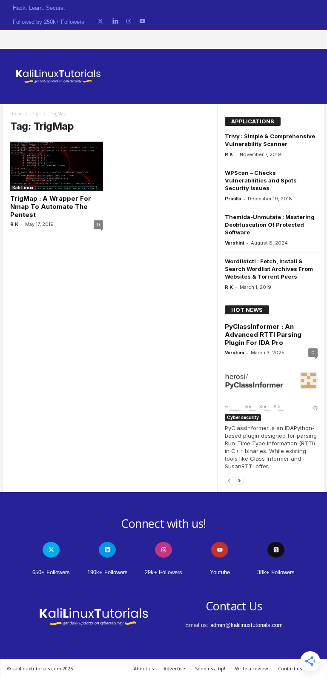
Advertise (174, 668)
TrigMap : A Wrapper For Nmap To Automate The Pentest (50, 206)
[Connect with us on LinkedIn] (115, 21)
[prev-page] (229, 480)
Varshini (234, 243)
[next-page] (239, 480)
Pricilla (233, 199)
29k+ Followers (163, 572)
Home (16, 113)
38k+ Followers (276, 572)
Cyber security (243, 417)
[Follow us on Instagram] (128, 21)
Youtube (220, 572)
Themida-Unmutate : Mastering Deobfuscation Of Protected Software (270, 225)
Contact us (290, 668)
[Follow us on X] (100, 21)
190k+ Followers (107, 572)
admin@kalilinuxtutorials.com (246, 625)
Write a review (251, 668)
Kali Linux (22, 187)
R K (14, 224)
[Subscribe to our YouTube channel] (142, 21)
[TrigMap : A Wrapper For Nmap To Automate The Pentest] (56, 166)
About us (144, 668)
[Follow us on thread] (275, 550)
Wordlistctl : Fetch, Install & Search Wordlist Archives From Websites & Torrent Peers (269, 269)
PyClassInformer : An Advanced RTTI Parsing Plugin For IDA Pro (263, 334)
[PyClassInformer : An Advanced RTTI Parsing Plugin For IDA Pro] (271, 391)
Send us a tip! (210, 668)
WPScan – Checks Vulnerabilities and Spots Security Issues (261, 180)
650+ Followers (51, 572)
